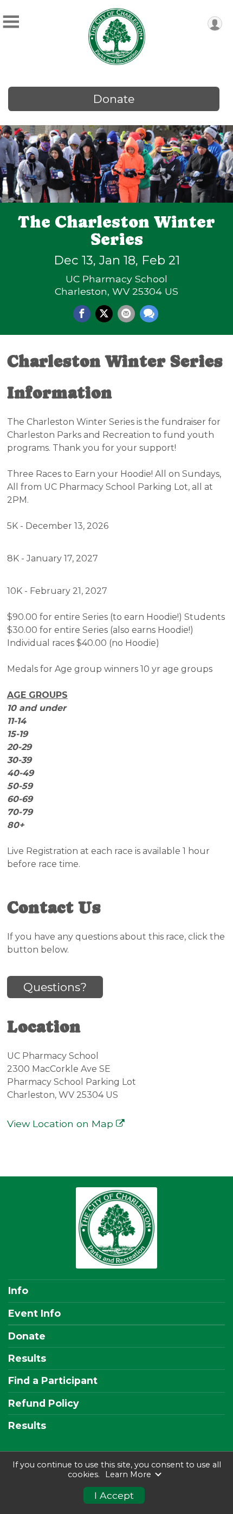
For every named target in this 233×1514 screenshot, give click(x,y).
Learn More (128, 1474)
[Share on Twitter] (104, 313)
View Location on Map (61, 1123)
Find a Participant (53, 1380)
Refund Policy (43, 1403)
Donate (113, 99)
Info (18, 1290)
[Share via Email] (126, 313)
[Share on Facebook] (81, 313)
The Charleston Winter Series (116, 230)
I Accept (114, 1495)
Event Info (34, 1313)
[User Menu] (215, 23)
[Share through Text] (149, 313)
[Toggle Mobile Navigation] (11, 22)
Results (27, 1358)
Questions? (55, 987)
